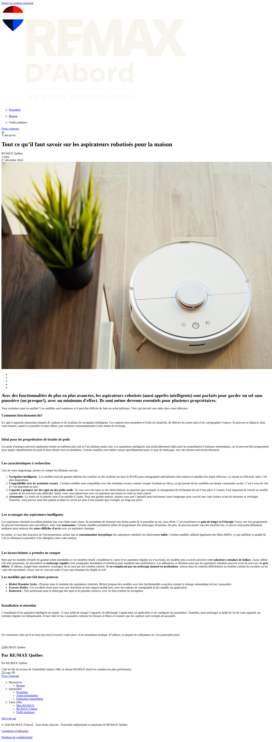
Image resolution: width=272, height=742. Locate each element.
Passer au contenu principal (17, 3)
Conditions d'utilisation (14, 731)
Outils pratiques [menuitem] (18, 122)
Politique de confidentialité (17, 737)
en (2, 132)
